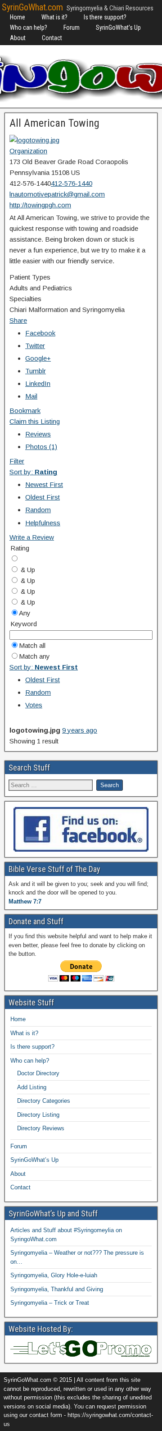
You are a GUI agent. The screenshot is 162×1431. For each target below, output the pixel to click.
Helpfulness (42, 523)
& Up (27, 569)
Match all (32, 645)
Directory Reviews (40, 1128)
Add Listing (31, 1087)
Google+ (38, 358)
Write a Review (31, 537)
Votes (33, 705)
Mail (31, 396)
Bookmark (24, 410)
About (18, 37)
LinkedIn (37, 383)
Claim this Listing (34, 421)
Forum (71, 27)
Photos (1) (41, 446)
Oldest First (42, 497)
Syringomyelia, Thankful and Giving (56, 1289)
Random (38, 510)
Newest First (44, 484)
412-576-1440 (71, 183)
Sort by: (33, 472)
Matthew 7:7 (25, 901)
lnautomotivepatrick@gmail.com (57, 194)
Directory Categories (43, 1100)
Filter (16, 461)
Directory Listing (38, 1114)
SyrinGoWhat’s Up (118, 27)
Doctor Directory (38, 1073)
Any (25, 613)
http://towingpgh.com (40, 205)
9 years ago (79, 730)
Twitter (35, 345)
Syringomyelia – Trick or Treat (49, 1302)
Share (18, 320)
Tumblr (35, 371)
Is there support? (105, 17)
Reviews (38, 434)
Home (17, 17)
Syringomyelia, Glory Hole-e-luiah (53, 1275)
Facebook (40, 333)
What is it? (54, 17)
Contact (52, 37)
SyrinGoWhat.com (32, 7)
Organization (28, 151)
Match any (34, 656)
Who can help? (28, 27)
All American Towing (54, 123)
